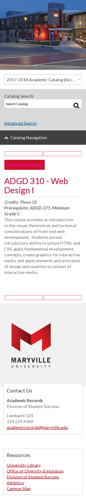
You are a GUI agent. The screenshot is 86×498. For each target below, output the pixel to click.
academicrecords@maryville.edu (37, 427)
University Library (24, 465)
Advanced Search (20, 123)
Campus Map (19, 488)
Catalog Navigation (28, 137)
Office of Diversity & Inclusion (35, 470)
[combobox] (43, 79)
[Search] (76, 105)
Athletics (15, 482)
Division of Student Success (33, 476)
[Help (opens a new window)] (62, 153)
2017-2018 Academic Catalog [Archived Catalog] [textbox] (44, 79)
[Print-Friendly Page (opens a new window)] (24, 153)
